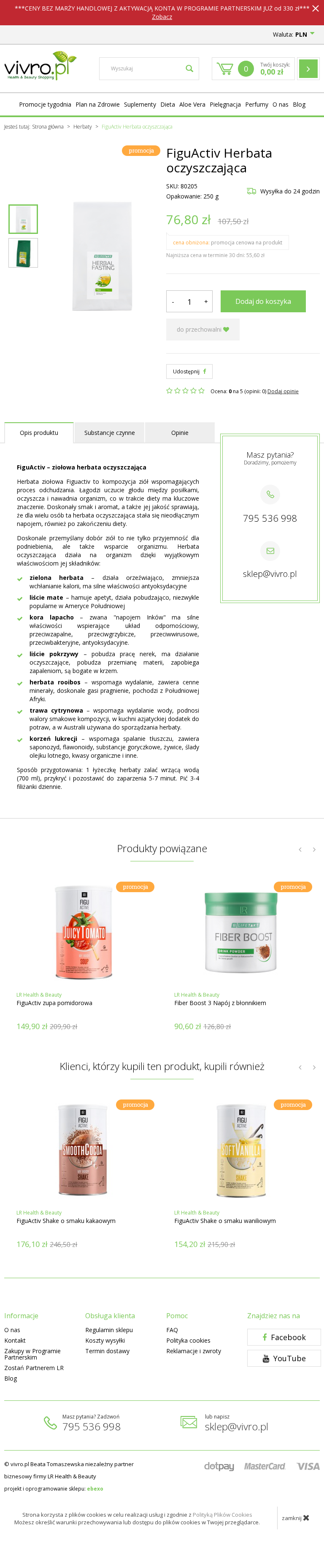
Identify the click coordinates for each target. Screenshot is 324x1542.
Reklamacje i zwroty (193, 1351)
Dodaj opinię (283, 391)
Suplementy (140, 104)
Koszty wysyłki (105, 1340)
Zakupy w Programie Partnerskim (32, 1354)
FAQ (172, 1330)
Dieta (167, 104)
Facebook (287, 1337)
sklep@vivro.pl (270, 574)
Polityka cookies (188, 1340)
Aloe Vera (192, 104)
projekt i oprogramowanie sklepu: (53, 1488)
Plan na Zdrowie (98, 104)
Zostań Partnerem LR (34, 1368)
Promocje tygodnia (45, 104)
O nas (281, 104)
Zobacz (162, 17)
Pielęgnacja (225, 104)
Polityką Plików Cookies (222, 1514)
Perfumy (256, 104)
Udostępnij (187, 371)
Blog (299, 104)
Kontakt (15, 1340)
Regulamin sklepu (109, 1330)
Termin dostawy (107, 1351)
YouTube (288, 1358)
